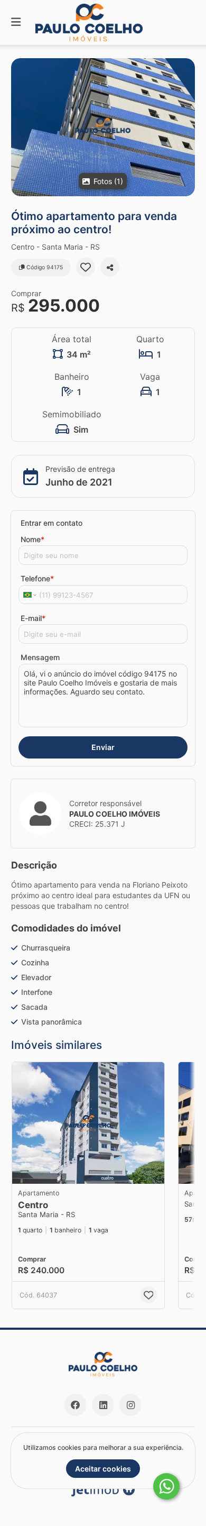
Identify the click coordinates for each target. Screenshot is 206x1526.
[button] (103, 127)
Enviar (103, 747)
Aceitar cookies (103, 1468)
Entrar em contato (51, 522)
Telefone (37, 578)
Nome (32, 539)
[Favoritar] (85, 267)
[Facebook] (75, 1405)
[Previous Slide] (190, 1123)
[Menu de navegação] (16, 22)
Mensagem (40, 657)
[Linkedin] (103, 1405)
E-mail (33, 618)
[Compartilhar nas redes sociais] (109, 267)
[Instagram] (130, 1405)
